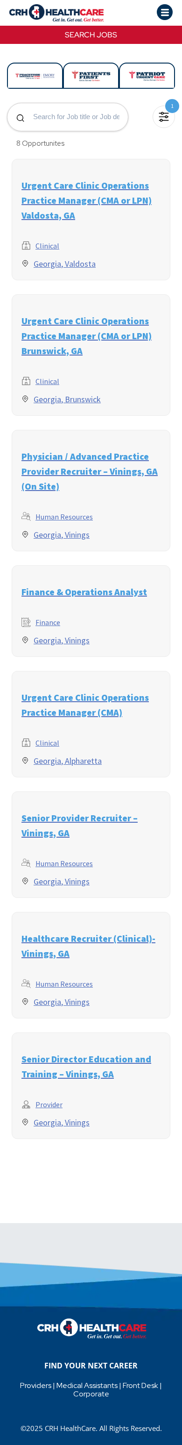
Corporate (91, 1394)
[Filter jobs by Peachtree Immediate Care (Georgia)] (35, 76)
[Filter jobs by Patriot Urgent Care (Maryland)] (147, 76)
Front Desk (140, 1385)
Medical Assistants (87, 1385)
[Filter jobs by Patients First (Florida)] (91, 76)
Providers (35, 1385)
